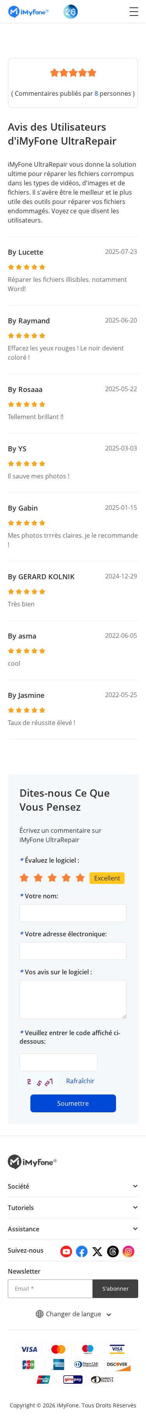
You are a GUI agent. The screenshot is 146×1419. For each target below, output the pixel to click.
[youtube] (66, 1251)
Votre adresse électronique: (66, 934)
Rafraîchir (80, 1081)
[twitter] (97, 1251)
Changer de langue (74, 1314)
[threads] (113, 1251)
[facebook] (82, 1251)
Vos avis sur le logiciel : (58, 972)
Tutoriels (21, 1207)
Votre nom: (41, 896)
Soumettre (73, 1103)
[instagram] (128, 1251)
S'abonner (115, 1288)
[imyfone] (28, 11)
